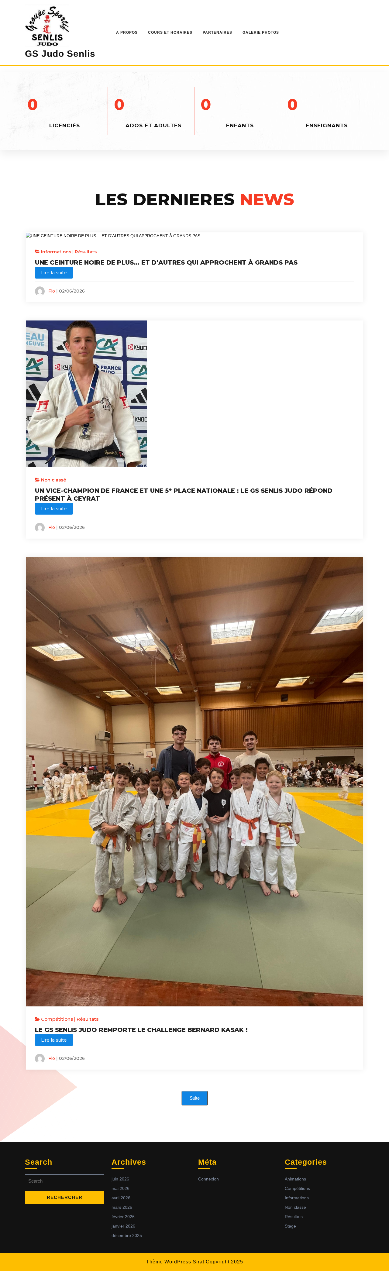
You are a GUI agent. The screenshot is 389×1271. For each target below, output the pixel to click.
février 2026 (123, 1216)
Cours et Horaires (170, 32)
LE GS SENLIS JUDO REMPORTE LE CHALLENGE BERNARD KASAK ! (141, 1029)
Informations (56, 252)
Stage (290, 1226)
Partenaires (217, 32)
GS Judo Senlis (60, 54)
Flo (51, 291)
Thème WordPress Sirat (175, 1261)
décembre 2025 (127, 1235)
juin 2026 (120, 1179)
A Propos (127, 32)
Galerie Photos (261, 32)
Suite (195, 1098)
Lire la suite (54, 273)
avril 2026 (121, 1197)
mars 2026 (122, 1207)
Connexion (208, 1179)
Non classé (53, 480)
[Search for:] (64, 1182)
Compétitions (57, 1019)
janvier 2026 (123, 1226)
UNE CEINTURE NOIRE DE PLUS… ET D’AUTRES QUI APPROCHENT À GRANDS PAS (166, 262)
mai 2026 (120, 1188)
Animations (295, 1179)
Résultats (86, 252)
